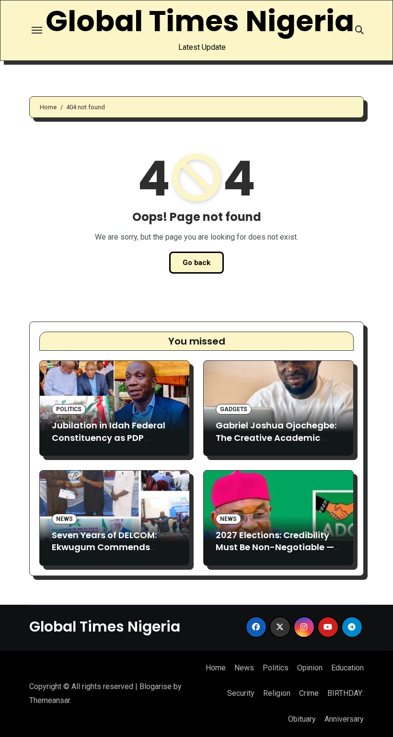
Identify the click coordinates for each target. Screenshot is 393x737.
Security (240, 693)
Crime (309, 693)
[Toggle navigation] (37, 30)
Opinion (310, 667)
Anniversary (344, 719)
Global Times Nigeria (200, 21)
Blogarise (155, 686)
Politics (68, 409)
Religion (276, 693)
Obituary (302, 719)
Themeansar (49, 700)
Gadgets (233, 409)
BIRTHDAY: (345, 693)
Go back (196, 262)
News (64, 519)
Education (347, 667)
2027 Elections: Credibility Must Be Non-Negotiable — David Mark (275, 547)
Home (216, 667)
